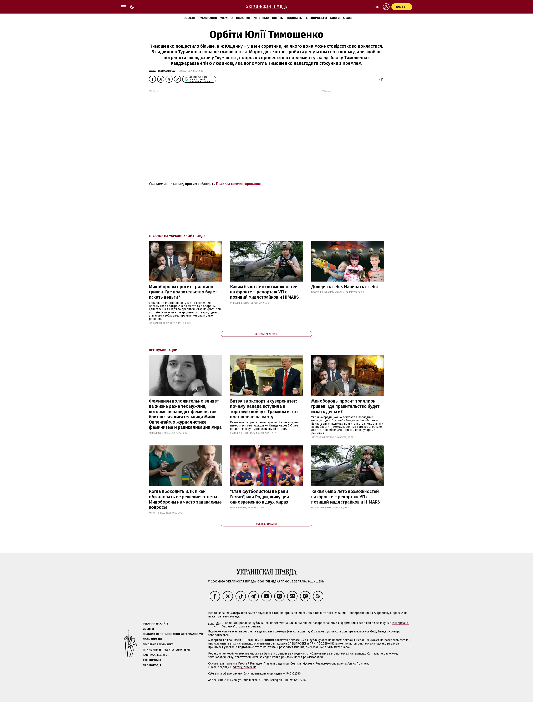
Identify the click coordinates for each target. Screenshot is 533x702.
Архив (347, 18)
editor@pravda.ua (244, 667)
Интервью (261, 18)
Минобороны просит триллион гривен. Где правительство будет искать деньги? (183, 292)
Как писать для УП (156, 654)
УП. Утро (226, 18)
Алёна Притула (357, 663)
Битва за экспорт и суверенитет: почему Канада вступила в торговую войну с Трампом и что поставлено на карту (264, 409)
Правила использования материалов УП (173, 634)
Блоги (335, 18)
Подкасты (295, 18)
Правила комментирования (238, 184)
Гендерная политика (158, 644)
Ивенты (278, 18)
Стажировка (152, 660)
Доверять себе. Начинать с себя (344, 286)
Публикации (207, 18)
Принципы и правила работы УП (166, 649)
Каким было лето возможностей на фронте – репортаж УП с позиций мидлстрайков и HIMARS (264, 292)
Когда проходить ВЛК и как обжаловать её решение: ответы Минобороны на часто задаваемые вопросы (185, 499)
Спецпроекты (316, 18)
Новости (188, 18)
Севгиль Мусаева (302, 663)
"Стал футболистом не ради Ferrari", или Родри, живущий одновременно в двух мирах (259, 497)
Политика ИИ (152, 639)
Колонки (243, 18)
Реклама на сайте (155, 623)
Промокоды (152, 665)
